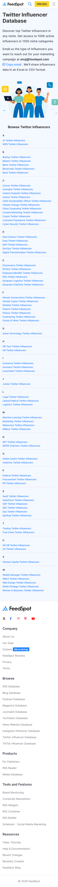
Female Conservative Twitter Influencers (24, 297)
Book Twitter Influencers (15, 172)
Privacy (7, 662)
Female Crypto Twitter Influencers (20, 301)
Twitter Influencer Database (19, 737)
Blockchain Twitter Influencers (18, 168)
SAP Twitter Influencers (15, 503)
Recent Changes (12, 855)
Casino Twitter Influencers (16, 197)
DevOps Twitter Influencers (17, 248)
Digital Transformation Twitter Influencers (24, 252)
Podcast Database (14, 699)
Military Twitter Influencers (17, 429)
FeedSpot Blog (11, 867)
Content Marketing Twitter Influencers (23, 212)
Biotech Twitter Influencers (17, 161)
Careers (15, 649)
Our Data (8, 643)
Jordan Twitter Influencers (16, 384)
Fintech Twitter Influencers (17, 309)
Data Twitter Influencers (15, 240)
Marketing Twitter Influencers (18, 421)
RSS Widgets (10, 805)
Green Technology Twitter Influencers (22, 333)
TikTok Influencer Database (19, 743)
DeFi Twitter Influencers (15, 244)
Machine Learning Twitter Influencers (22, 417)
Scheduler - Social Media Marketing (24, 824)
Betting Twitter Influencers (17, 157)
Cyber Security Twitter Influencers (21, 224)
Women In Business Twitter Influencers (23, 590)
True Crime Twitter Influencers (18, 532)
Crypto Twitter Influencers (16, 216)
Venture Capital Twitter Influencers (21, 561)
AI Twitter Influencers (14, 140)
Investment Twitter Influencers (19, 371)
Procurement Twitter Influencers (20, 479)
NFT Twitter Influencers (15, 442)
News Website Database (17, 724)
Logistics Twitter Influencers (18, 404)
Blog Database (11, 692)
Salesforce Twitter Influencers (18, 500)
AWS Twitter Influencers (15, 144)
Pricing (42, 4)
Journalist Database (15, 711)
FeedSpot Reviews (14, 655)
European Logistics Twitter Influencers (23, 280)
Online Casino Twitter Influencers (20, 458)
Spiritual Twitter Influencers (17, 515)
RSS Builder (10, 817)
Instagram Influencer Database (21, 730)
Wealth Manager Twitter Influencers (21, 574)
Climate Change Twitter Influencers (21, 204)
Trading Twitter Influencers (17, 528)
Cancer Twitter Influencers (17, 185)
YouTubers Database (15, 718)
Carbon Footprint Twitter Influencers (22, 193)
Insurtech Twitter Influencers (18, 367)
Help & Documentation (16, 848)
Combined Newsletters (16, 798)
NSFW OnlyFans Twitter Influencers (21, 445)
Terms (6, 668)
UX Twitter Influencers (14, 549)
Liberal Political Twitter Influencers (21, 400)
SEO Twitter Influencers (15, 507)
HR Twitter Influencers (14, 350)
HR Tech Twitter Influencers (17, 346)
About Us (8, 636)
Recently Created (13, 861)
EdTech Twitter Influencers (17, 269)
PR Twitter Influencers (14, 483)
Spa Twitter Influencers (15, 511)
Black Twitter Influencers (16, 164)
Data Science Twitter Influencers (20, 236)
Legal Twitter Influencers (16, 396)
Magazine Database (15, 705)
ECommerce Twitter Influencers (19, 265)
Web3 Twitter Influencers (16, 578)
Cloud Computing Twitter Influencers (22, 208)
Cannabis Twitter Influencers (18, 189)
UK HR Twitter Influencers (16, 545)
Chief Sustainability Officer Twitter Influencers (27, 201)
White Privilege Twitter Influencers (21, 586)
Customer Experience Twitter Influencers (24, 220)
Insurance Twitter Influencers (18, 363)
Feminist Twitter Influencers (17, 305)
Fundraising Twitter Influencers (19, 316)
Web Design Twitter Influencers (19, 582)
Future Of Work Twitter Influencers (21, 320)
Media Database (12, 774)
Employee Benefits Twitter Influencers (23, 273)
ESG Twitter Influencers (15, 276)
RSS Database (11, 686)
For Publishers (11, 761)
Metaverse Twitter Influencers (18, 425)
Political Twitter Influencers (17, 475)
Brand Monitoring (13, 792)
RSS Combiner (11, 811)
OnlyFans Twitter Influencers (18, 462)
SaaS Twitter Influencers (16, 496)
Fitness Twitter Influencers (17, 312)
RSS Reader (10, 768)
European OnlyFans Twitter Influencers (23, 284)
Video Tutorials (12, 842)
